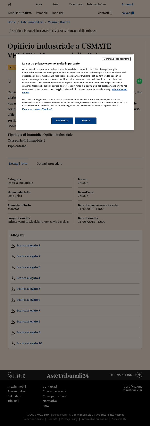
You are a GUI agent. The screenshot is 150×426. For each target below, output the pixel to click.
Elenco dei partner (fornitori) (37, 109)
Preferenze (62, 121)
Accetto (85, 121)
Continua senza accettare (116, 59)
